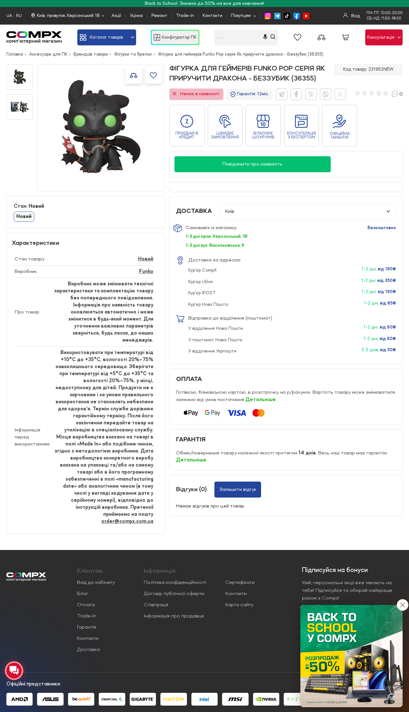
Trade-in (185, 15)
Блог (82, 593)
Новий (145, 259)
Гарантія (86, 627)
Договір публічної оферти (174, 593)
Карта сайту (239, 605)
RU (19, 16)
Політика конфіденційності (175, 582)
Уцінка (136, 15)
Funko (146, 271)
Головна (14, 54)
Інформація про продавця (174, 616)
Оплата (86, 605)
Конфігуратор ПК (179, 37)
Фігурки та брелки (133, 54)
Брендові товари (90, 54)
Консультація (380, 37)
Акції (116, 15)
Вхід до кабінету (96, 582)
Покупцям (241, 15)
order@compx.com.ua (127, 521)
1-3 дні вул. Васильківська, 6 (215, 245)
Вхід (355, 16)
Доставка (88, 649)
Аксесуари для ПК (48, 54)
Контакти (212, 15)
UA (9, 16)
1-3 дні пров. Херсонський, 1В (216, 236)
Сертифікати (240, 582)
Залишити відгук (237, 489)
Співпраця (156, 605)
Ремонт (159, 15)
